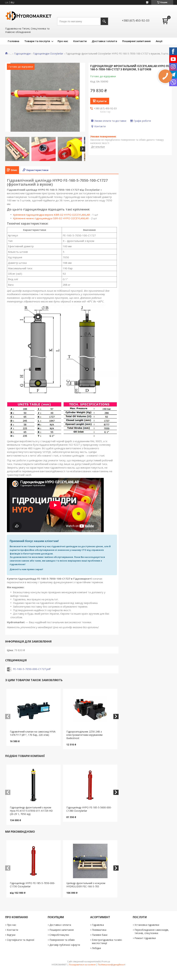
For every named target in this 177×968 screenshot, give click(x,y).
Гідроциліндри (22, 53)
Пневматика (99, 929)
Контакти (80, 41)
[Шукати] (104, 21)
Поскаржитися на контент (82, 964)
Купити (101, 101)
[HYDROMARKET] (28, 15)
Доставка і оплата (104, 41)
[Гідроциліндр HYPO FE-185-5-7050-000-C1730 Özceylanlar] (33, 861)
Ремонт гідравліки (145, 938)
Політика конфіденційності (111, 964)
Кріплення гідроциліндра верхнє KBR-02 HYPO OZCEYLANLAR (51, 214)
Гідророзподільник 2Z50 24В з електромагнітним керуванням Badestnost (84, 735)
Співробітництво (59, 934)
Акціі (159, 41)
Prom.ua (106, 961)
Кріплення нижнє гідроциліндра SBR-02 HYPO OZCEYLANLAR (51, 218)
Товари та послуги (37, 41)
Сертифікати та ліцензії (20, 939)
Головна (13, 41)
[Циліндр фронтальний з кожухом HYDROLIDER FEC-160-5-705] (90, 861)
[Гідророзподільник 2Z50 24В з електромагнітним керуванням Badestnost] (90, 709)
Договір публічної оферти (64, 944)
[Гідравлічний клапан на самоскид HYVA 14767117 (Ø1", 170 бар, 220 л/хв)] (33, 709)
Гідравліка (98, 924)
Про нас (63, 41)
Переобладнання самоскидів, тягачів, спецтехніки (151, 931)
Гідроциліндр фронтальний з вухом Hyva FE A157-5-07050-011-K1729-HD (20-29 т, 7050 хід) (31, 811)
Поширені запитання (136, 41)
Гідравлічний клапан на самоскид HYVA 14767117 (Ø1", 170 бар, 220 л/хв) (32, 733)
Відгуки (11, 934)
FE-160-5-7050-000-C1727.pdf (31, 669)
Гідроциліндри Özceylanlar (48, 53)
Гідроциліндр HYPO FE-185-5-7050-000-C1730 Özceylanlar (32, 884)
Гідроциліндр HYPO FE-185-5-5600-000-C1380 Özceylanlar (89, 809)
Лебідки (96, 948)
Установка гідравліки (146, 924)
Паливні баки (99, 934)
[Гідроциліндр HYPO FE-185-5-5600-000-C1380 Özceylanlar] (90, 785)
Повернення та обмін (62, 939)
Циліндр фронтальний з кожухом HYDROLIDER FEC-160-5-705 (85, 884)
